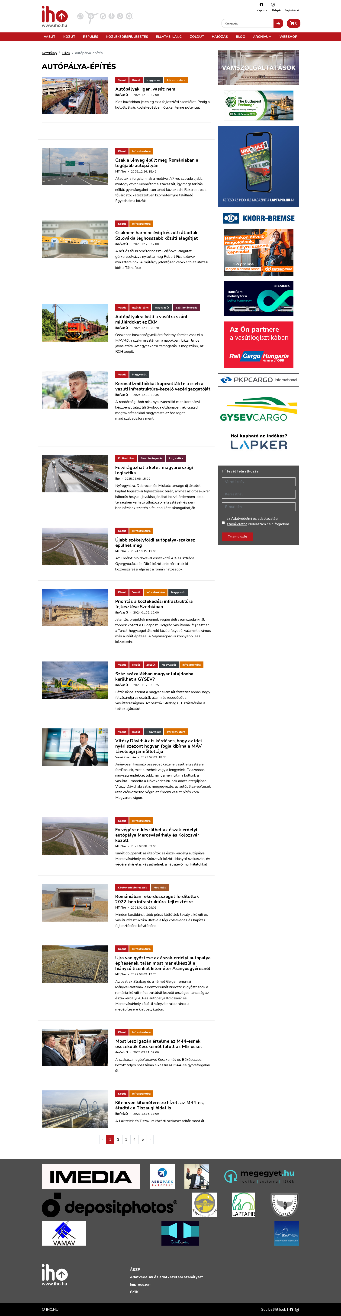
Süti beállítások (274, 1309)
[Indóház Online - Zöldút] (120, 16)
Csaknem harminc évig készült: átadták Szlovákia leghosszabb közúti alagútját (156, 235)
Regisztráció (292, 10)
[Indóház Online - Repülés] (92, 16)
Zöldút (197, 36)
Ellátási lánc (169, 36)
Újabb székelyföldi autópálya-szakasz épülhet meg (155, 542)
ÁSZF (135, 1269)
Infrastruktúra (176, 80)
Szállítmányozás (186, 307)
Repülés (90, 36)
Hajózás (220, 36)
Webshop (288, 36)
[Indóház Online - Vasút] (80, 16)
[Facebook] (260, 4)
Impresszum (140, 1284)
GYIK (134, 1291)
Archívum (262, 36)
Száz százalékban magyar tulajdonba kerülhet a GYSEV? (154, 676)
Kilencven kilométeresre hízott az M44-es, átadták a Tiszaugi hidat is (159, 1105)
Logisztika (176, 458)
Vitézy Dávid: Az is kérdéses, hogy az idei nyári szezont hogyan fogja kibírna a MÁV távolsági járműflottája (158, 746)
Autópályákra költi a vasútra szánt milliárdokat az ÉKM (151, 319)
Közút (69, 36)
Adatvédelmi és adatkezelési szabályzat (166, 1277)
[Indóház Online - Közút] (103, 16)
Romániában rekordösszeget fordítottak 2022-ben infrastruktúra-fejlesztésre (157, 899)
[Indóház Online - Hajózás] (129, 16)
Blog (240, 36)
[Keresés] (278, 23)
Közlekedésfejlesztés (127, 36)
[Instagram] (271, 4)
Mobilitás (160, 887)
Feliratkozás (237, 536)
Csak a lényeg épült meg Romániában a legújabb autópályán (156, 163)
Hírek (66, 53)
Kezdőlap (49, 53)
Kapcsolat (262, 10)
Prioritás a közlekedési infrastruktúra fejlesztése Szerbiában (154, 604)
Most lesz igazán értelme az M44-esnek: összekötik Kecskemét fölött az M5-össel (158, 1044)
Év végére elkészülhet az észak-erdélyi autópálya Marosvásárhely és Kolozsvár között (157, 835)
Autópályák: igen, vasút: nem (145, 89)
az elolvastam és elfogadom (258, 521)
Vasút (49, 36)
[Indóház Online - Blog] (111, 16)
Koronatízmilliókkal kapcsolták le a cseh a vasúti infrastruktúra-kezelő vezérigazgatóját (162, 386)
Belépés (276, 10)
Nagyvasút (153, 80)
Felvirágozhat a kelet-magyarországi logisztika (154, 470)
